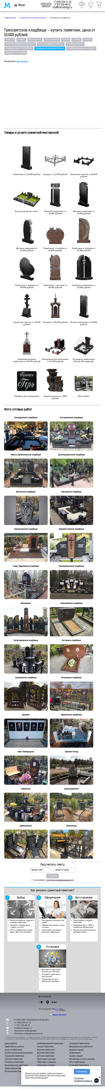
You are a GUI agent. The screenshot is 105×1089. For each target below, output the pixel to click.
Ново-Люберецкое (26, 752)
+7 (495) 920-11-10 (62, 2)
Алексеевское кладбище (71, 603)
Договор (76, 40)
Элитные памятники (14, 1059)
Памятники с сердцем (46, 1062)
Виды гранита (35, 40)
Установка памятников (79, 1065)
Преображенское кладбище (71, 566)
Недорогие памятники (14, 1056)
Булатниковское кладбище (26, 640)
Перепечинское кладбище (26, 529)
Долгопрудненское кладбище (71, 455)
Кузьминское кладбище (26, 678)
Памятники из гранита (14, 1047)
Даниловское (26, 826)
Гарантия (10, 40)
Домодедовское (71, 789)
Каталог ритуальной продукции (18, 1053)
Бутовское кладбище (71, 640)
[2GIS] (54, 1002)
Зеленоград (71, 826)
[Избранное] (90, 4)
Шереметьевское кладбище (71, 529)
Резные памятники (45, 1047)
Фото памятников (77, 1062)
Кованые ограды (76, 1050)
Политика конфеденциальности (20, 44)
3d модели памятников (79, 1043)
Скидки (65, 40)
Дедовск (26, 715)
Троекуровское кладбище (25, 418)
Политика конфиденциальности (28, 1033)
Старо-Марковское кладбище (26, 566)
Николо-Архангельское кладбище (26, 455)
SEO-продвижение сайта (47, 1009)
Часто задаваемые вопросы (50, 44)
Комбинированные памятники (50, 1043)
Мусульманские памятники (16, 1065)
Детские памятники (45, 1056)
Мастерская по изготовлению (82, 1059)
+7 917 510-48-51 (62, 5)
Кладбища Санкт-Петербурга (19, 48)
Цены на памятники (13, 1050)
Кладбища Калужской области (81, 48)
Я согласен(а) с (53, 880)
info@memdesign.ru (62, 7)
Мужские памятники (46, 1053)
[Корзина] (99, 4)
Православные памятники (16, 1068)
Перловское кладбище (71, 492)
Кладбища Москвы (75, 44)
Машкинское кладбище (71, 715)
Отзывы (87, 40)
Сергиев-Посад (71, 752)
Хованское (25, 789)
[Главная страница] (5, 5)
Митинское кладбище (26, 492)
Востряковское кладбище (71, 418)
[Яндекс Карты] (47, 1002)
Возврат (21, 40)
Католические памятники (16, 1071)
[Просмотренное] (81, 4)
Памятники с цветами (46, 1059)
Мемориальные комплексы (81, 1047)
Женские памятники (46, 1050)
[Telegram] (41, 1002)
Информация (75, 1053)
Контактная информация (25, 1031)
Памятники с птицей (46, 1065)
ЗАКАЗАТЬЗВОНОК (46, 4)
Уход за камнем (52, 40)
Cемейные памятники (14, 1062)
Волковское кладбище (71, 678)
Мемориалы (26, 603)
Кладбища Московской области (50, 48)
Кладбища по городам (16, 53)
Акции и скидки (76, 1056)
